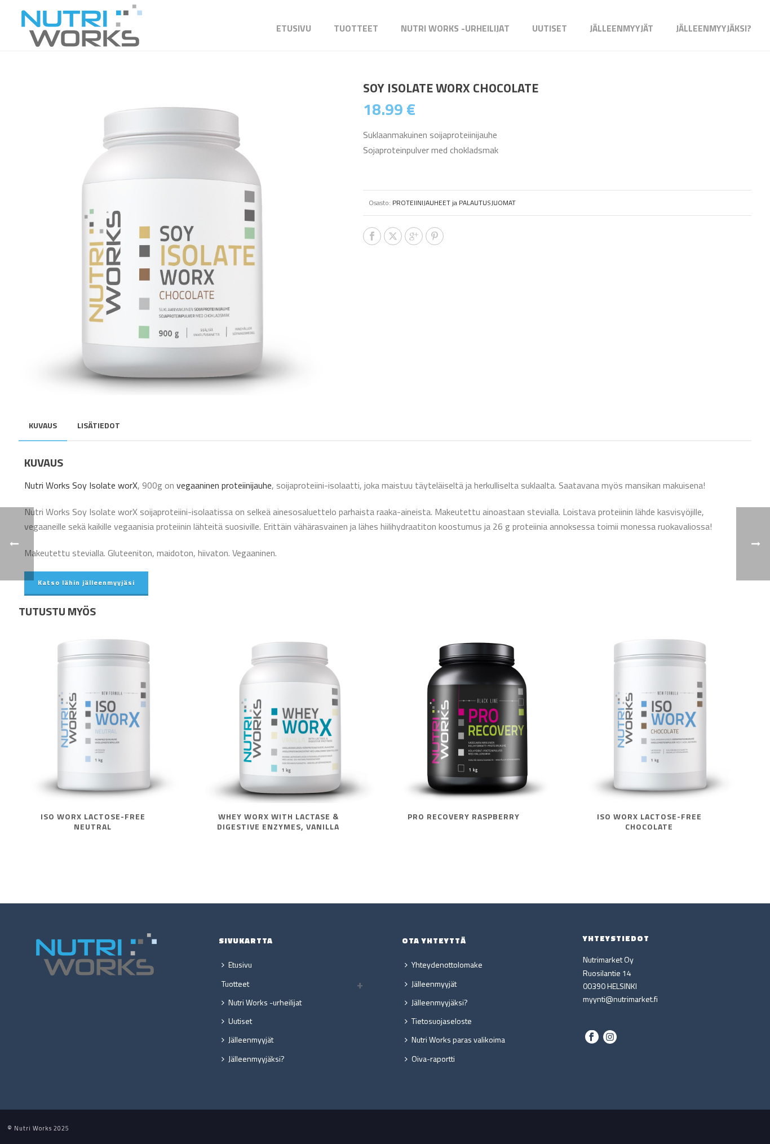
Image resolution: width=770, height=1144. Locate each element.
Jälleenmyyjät (621, 28)
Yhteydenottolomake (447, 964)
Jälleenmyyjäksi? (713, 28)
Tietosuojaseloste (441, 1021)
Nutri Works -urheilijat (455, 28)
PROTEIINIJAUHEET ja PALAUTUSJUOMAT (454, 202)
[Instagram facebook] (592, 1037)
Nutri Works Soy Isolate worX (81, 485)
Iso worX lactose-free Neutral (93, 821)
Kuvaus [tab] (43, 425)
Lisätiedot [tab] (98, 425)
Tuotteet (356, 28)
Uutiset (549, 28)
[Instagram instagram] (610, 1037)
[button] (312, 102)
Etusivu (293, 28)
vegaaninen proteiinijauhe (224, 485)
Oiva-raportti (433, 1059)
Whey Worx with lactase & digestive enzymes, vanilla (278, 821)
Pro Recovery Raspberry (464, 816)
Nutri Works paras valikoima (458, 1039)
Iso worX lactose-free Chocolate (649, 821)
